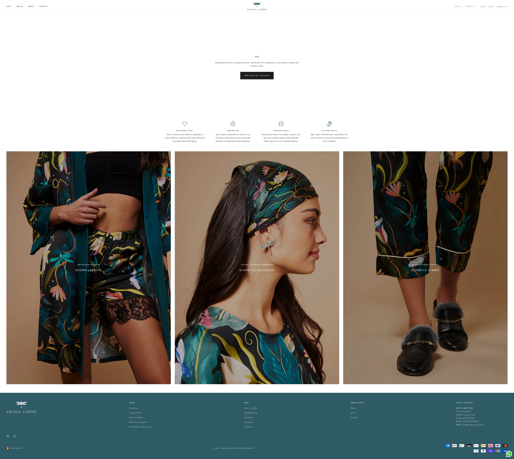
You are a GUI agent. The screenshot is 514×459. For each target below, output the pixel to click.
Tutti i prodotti (250, 408)
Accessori (248, 417)
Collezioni (248, 427)
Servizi (19, 6)
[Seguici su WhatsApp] (14, 436)
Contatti (43, 6)
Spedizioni (133, 408)
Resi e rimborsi (136, 417)
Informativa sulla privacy (140, 427)
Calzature (248, 422)
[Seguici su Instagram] (7, 436)
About (31, 6)
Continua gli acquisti (257, 75)
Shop (8, 6)
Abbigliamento (251, 413)
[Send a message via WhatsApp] (509, 454)
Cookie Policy (135, 413)
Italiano (470, 6)
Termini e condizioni (138, 422)
